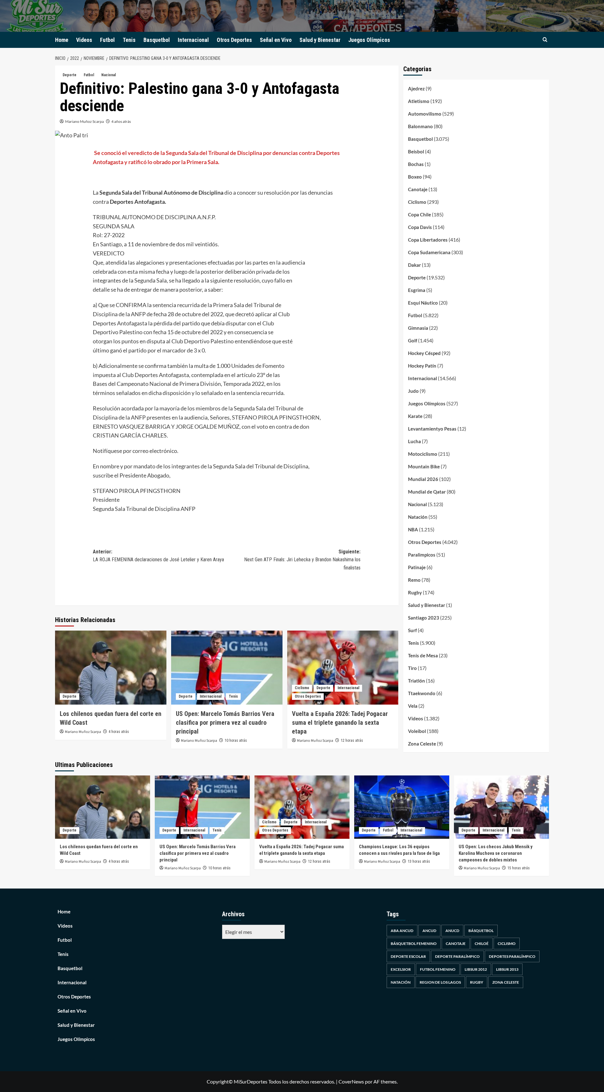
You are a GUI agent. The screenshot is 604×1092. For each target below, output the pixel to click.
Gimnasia (418, 328)
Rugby (415, 592)
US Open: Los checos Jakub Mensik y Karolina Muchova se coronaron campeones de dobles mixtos (496, 853)
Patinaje (417, 567)
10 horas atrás (236, 740)
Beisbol (416, 151)
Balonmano (420, 126)
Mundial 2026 (423, 479)
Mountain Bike (424, 466)
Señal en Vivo (276, 40)
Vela (412, 706)
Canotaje (418, 189)
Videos (84, 40)
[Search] (545, 39)
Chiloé (482, 943)
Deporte (69, 75)
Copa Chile (419, 214)
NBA (413, 529)
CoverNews (351, 1081)
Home (61, 40)
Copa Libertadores (428, 240)
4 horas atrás (119, 731)
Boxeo (415, 177)
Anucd (452, 930)
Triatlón (416, 680)
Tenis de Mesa (423, 655)
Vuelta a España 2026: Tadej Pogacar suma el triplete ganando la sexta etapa (340, 722)
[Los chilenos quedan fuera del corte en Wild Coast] (110, 668)
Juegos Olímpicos (369, 40)
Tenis (129, 40)
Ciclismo (302, 688)
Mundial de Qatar (427, 492)
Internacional (193, 40)
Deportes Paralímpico (512, 956)
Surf (412, 630)
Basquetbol (156, 40)
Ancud (429, 930)
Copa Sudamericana (429, 252)
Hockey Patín (422, 366)
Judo (413, 391)
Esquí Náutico (423, 303)
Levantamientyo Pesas (432, 429)
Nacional (108, 75)
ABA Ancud (402, 930)
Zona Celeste (422, 743)
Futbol (107, 40)
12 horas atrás (352, 740)
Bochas (416, 164)
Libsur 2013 (507, 969)
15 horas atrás (518, 868)
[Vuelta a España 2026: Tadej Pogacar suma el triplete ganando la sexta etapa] (343, 668)
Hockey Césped (424, 353)
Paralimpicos (421, 554)
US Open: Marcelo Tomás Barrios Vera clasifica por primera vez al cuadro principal (225, 722)
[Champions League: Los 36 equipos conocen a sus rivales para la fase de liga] (401, 807)
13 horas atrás (419, 861)
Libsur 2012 (476, 969)
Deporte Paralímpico (457, 956)
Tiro (412, 668)
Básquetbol (481, 930)
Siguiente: (302, 560)
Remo (414, 580)
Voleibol (417, 731)
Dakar (414, 265)
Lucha (414, 441)
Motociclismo (422, 454)
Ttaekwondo (421, 693)
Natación (418, 517)
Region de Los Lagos (440, 982)
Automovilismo (424, 114)
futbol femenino (438, 969)
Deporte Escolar (408, 956)
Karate (415, 416)
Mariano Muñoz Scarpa (84, 121)
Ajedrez (416, 88)
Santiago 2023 (423, 617)
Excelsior (401, 969)
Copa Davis (420, 227)
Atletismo (418, 101)
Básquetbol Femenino (414, 943)
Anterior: (159, 556)
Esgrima (416, 290)
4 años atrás (121, 121)
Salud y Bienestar (319, 40)
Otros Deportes (234, 40)
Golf (412, 340)
